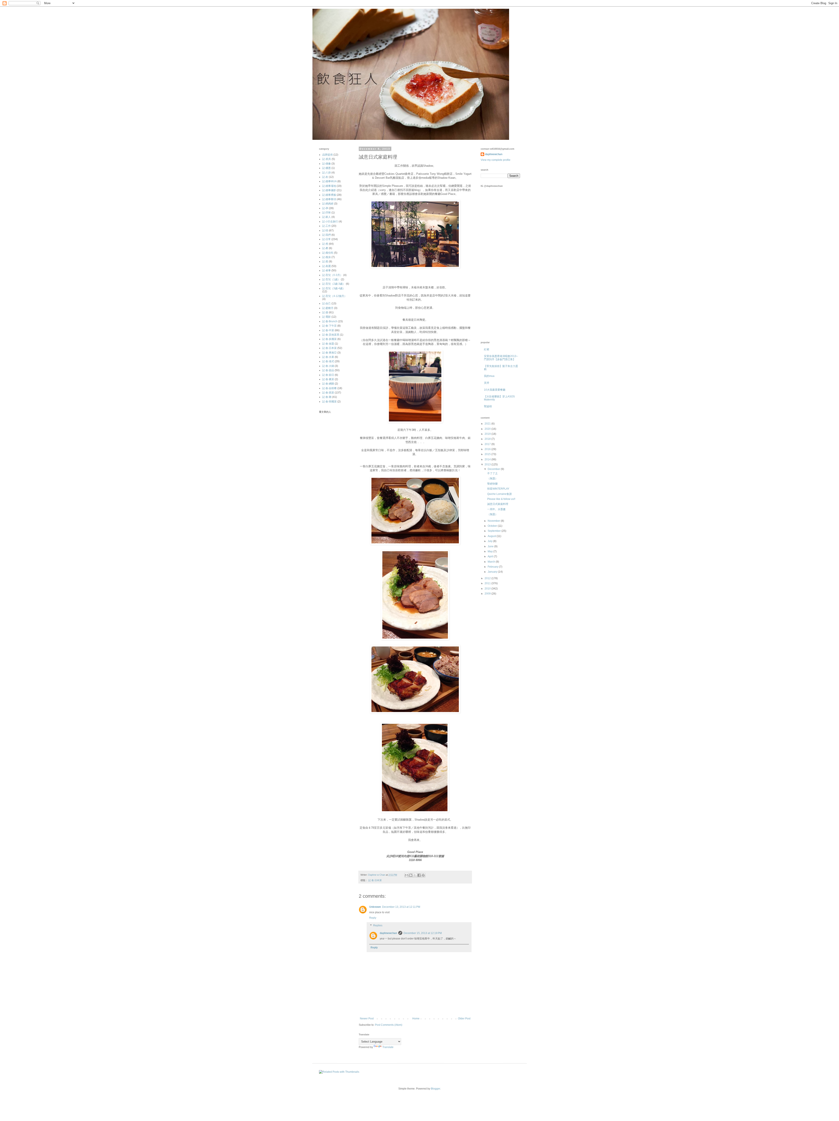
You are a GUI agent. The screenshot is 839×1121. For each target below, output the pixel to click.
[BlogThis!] (411, 875)
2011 (488, 583)
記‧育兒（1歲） (331, 279)
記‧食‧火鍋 (328, 365)
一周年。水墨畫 (496, 509)
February (493, 566)
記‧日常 (326, 239)
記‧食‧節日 (328, 374)
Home (416, 1018)
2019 (488, 433)
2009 (488, 593)
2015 (488, 454)
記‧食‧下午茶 (329, 325)
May (490, 551)
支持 (486, 382)
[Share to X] (415, 875)
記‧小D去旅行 (330, 221)
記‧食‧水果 (328, 357)
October (493, 525)
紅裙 (486, 349)
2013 (488, 464)
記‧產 (325, 248)
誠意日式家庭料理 (497, 504)
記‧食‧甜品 (328, 370)
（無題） (492, 478)
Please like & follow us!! (501, 499)
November (494, 520)
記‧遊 (325, 312)
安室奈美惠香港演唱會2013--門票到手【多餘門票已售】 (501, 358)
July (490, 541)
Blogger (435, 1088)
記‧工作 (326, 225)
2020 (488, 428)
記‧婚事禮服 (329, 194)
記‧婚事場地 (329, 185)
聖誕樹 (488, 406)
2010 (488, 588)
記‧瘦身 (326, 257)
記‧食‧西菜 (328, 392)
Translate (387, 1047)
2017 (488, 444)
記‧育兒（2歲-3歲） (333, 283)
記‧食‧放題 (328, 343)
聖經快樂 (492, 483)
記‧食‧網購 (328, 383)
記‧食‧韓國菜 (329, 401)
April (491, 556)
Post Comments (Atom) (388, 1024)
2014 (488, 459)
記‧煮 (325, 243)
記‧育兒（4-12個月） (334, 296)
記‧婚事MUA (329, 181)
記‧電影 (326, 316)
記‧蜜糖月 (327, 308)
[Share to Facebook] (419, 875)
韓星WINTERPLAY (498, 488)
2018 (488, 438)
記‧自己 (326, 303)
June (491, 546)
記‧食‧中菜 (328, 330)
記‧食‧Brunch (329, 321)
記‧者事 (326, 270)
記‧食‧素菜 (328, 379)
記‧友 (325, 176)
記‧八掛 (326, 172)
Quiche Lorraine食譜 (499, 494)
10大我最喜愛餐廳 (494, 389)
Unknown (375, 906)
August (492, 536)
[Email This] (406, 875)
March (492, 561)
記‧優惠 (326, 168)
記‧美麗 (326, 266)
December (494, 469)
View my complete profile (495, 159)
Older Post (464, 1018)
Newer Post (367, 1018)
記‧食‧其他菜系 (330, 334)
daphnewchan (388, 933)
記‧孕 (325, 208)
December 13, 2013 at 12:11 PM (401, 906)
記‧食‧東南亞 (329, 352)
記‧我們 (326, 234)
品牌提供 (327, 154)
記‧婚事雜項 (329, 199)
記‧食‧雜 (326, 397)
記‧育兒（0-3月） (332, 275)
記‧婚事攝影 (329, 190)
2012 (488, 578)
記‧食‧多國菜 (329, 339)
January (493, 571)
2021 (488, 423)
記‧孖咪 (326, 212)
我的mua (489, 376)
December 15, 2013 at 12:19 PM (423, 933)
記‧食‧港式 (328, 361)
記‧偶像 (326, 163)
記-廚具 (326, 159)
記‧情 (325, 230)
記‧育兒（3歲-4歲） (333, 288)
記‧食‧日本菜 (375, 880)
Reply (372, 917)
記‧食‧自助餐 (329, 388)
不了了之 (492, 473)
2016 (488, 449)
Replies (377, 925)
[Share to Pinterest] (423, 875)
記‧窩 (325, 261)
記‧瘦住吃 (327, 252)
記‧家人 (326, 216)
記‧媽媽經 (327, 203)
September (494, 530)
